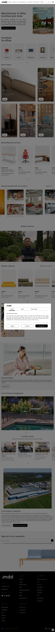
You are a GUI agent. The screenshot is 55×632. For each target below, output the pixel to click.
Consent (27, 326)
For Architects (29, 2)
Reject (12, 326)
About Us (37, 2)
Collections (14, 2)
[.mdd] (4, 2)
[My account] (49, 2)
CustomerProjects (22, 2)
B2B (34, 2)
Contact (42, 2)
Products (10, 2)
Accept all (41, 326)
